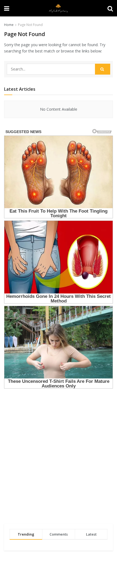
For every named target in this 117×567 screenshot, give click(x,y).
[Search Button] (102, 69)
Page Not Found (30, 24)
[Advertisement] (58, 456)
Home (9, 24)
